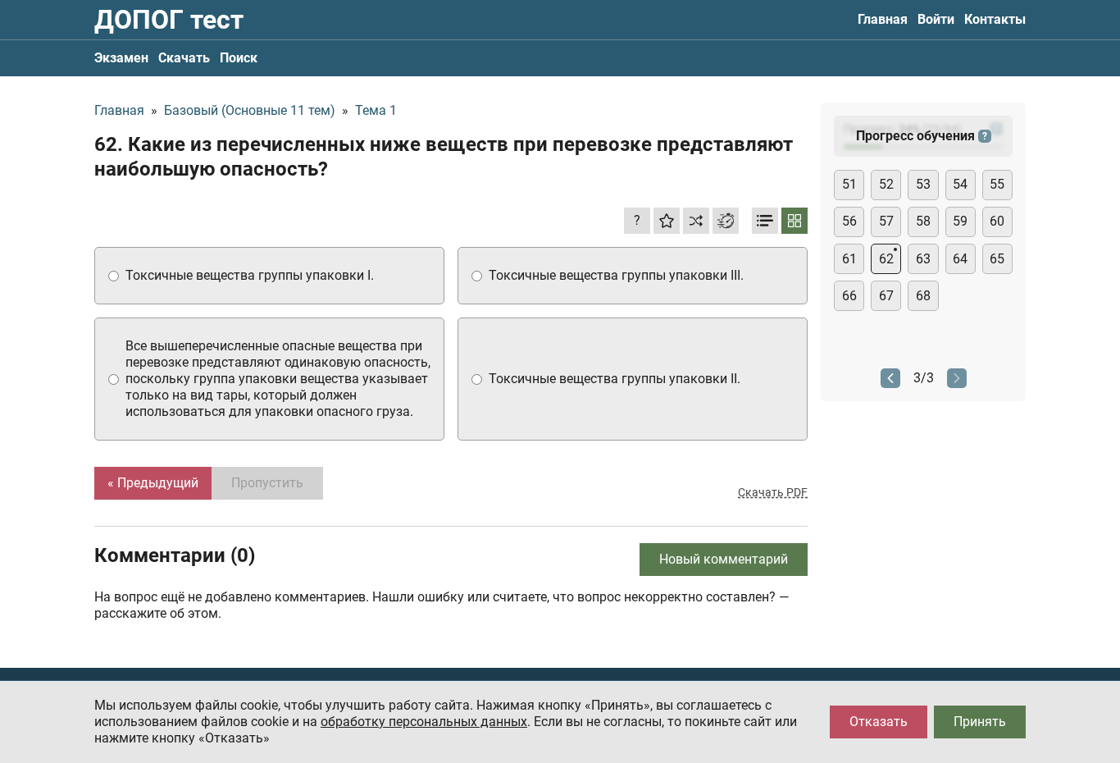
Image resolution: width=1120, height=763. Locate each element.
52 (886, 184)
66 (849, 296)
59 (960, 221)
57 (886, 221)
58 (923, 221)
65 (997, 259)
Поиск (238, 58)
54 (960, 184)
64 (960, 259)
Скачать (184, 58)
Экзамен (121, 58)
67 (886, 296)
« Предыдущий (152, 483)
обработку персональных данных (424, 721)
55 (997, 184)
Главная (883, 19)
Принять (980, 721)
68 (923, 296)
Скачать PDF (773, 492)
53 (923, 184)
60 (997, 221)
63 (923, 259)
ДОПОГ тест (169, 19)
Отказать (878, 721)
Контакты (995, 19)
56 (849, 221)
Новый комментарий (723, 559)
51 (849, 184)
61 (849, 259)
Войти (935, 19)
